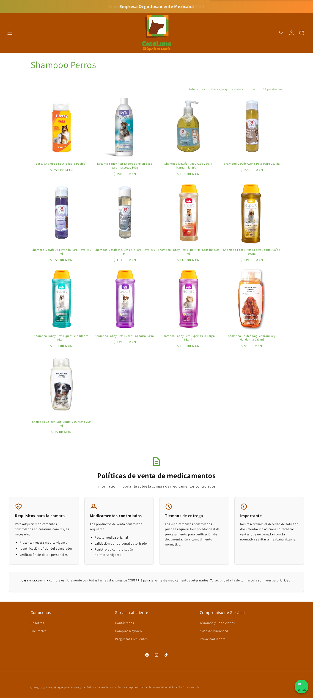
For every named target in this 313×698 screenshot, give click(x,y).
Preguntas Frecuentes (131, 639)
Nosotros (37, 623)
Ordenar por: (197, 89)
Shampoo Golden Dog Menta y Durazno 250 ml (61, 424)
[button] (10, 33)
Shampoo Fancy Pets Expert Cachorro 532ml (125, 336)
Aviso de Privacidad (214, 631)
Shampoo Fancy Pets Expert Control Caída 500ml (251, 252)
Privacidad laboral (213, 639)
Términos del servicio (162, 687)
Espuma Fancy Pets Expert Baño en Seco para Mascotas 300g (124, 165)
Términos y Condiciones (217, 623)
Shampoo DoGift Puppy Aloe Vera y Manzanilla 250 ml (188, 165)
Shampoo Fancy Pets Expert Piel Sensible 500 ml (188, 252)
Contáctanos (124, 623)
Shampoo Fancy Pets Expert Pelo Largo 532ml (188, 338)
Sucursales (38, 631)
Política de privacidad (131, 687)
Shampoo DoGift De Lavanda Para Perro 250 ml (61, 252)
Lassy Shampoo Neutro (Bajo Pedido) (61, 164)
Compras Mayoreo (128, 631)
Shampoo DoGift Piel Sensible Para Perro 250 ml (125, 252)
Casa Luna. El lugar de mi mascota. (61, 687)
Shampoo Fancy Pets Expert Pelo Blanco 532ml (61, 338)
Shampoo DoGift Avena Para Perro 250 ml (252, 164)
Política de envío (189, 687)
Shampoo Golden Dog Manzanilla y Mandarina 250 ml (252, 338)
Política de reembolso (100, 687)
